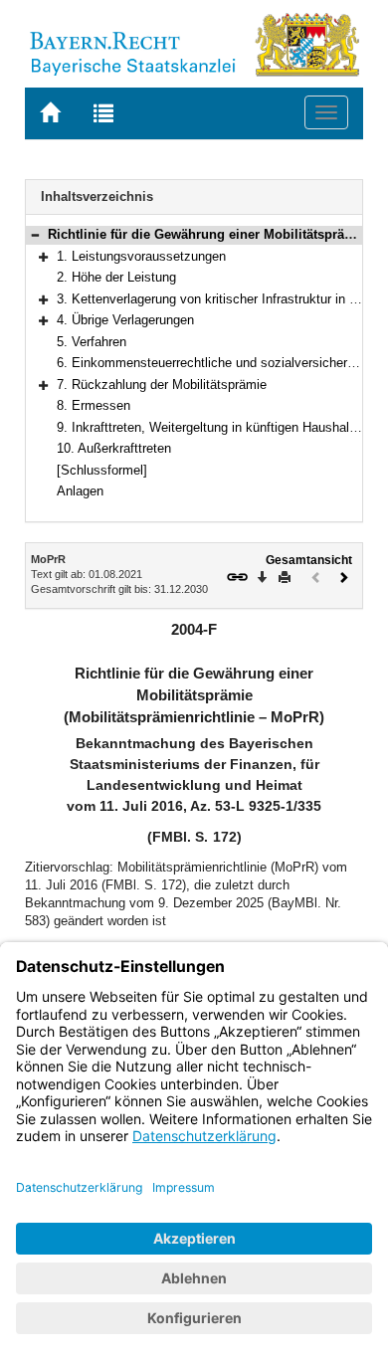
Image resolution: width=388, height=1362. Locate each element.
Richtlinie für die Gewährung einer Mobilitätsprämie (207, 234)
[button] (35, 234)
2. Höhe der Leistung (116, 277)
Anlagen (80, 491)
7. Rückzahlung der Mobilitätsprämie (162, 384)
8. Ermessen (93, 405)
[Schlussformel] (102, 470)
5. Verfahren (91, 341)
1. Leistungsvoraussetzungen (141, 256)
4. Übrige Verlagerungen (125, 319)
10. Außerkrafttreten (114, 448)
